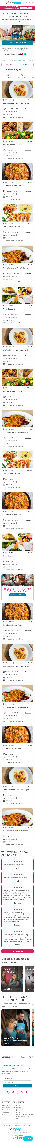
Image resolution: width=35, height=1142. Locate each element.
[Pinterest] (27, 1092)
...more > (31, 50)
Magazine (5, 1114)
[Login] (32, 2)
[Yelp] (17, 1092)
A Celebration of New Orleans (15, 268)
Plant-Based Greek (10, 309)
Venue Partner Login (22, 1116)
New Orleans (11, 60)
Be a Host (5, 1105)
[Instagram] (8, 1092)
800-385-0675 (23, 1133)
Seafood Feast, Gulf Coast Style (16, 103)
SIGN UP (17, 1085)
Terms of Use (17, 1125)
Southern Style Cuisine (12, 144)
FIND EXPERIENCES (17, 43)
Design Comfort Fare (11, 227)
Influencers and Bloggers (24, 1114)
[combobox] (17, 1078)
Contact (18, 1105)
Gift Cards (5, 1112)
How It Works (6, 1110)
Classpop (3, 60)
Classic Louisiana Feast (12, 185)
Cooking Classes (9, 970)
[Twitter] (22, 1092)
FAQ (17, 1119)
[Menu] (3, 3)
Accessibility (7, 1125)
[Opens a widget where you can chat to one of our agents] (28, 1138)
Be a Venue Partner (8, 1107)
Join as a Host (20, 1110)
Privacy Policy (27, 1125)
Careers (18, 1107)
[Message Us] (29, 2)
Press (18, 1112)
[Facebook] (13, 1092)
